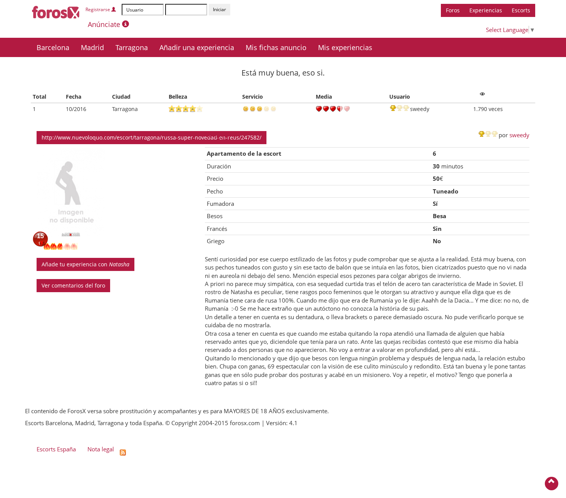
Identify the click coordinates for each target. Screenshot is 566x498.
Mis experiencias (345, 47)
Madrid (92, 47)
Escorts (521, 10)
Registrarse (98, 9)
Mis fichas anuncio (276, 47)
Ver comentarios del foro (73, 285)
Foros (453, 10)
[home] (56, 11)
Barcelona (53, 47)
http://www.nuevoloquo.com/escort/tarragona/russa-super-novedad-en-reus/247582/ (151, 137)
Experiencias (485, 10)
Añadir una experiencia (196, 47)
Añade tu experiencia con (85, 264)
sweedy (519, 135)
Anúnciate (105, 24)
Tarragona (132, 47)
